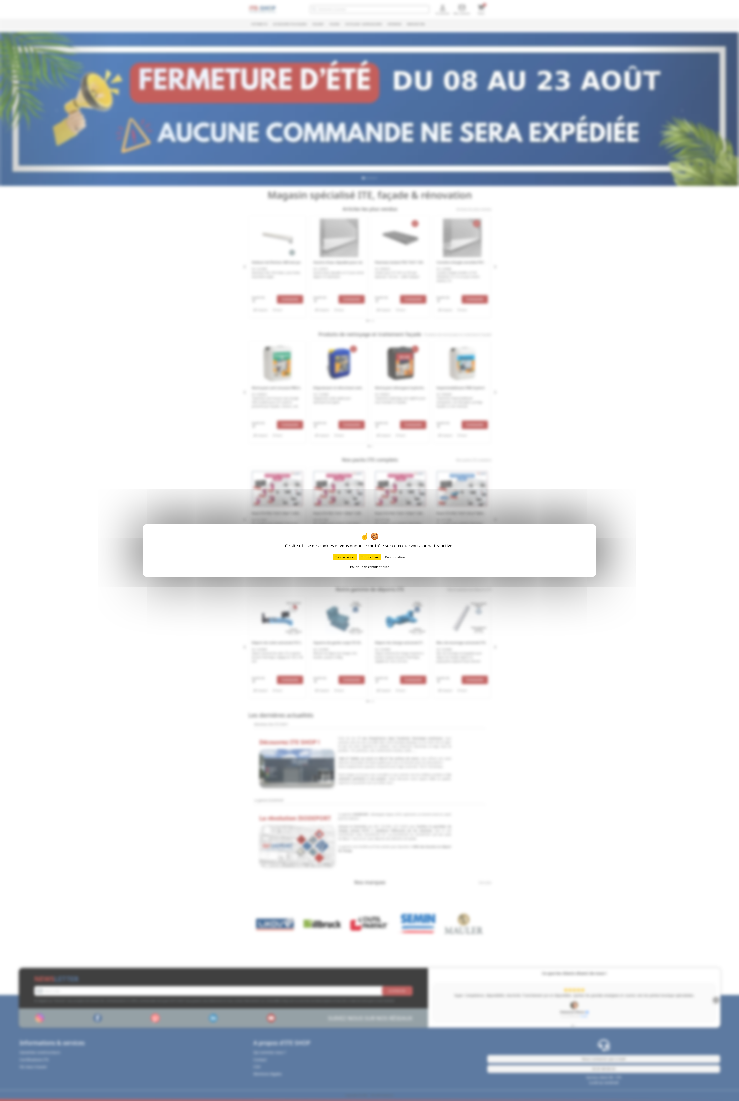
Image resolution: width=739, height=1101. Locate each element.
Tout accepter (345, 557)
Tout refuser (370, 557)
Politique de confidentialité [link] (369, 567)
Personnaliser (395, 557)
